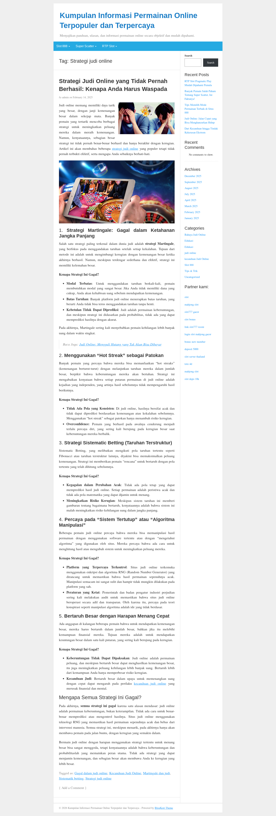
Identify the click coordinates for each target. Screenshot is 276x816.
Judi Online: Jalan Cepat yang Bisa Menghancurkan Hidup (201, 120)
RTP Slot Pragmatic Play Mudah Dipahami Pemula (198, 83)
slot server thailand (195, 356)
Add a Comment (73, 787)
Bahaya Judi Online (195, 234)
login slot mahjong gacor (198, 334)
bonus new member (195, 341)
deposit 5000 (191, 349)
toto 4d (188, 364)
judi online (190, 253)
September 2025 (193, 182)
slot (187, 297)
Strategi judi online (98, 778)
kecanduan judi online (150, 683)
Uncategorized (192, 277)
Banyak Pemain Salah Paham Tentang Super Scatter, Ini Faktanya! (200, 95)
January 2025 (192, 218)
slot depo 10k (192, 379)
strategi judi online (125, 148)
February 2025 (192, 212)
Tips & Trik (191, 271)
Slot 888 (62, 46)
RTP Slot (108, 46)
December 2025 (193, 176)
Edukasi (189, 240)
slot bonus (190, 319)
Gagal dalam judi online (91, 773)
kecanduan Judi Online (197, 259)
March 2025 (191, 206)
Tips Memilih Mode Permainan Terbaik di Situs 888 (199, 108)
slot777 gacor (192, 312)
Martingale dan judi (156, 773)
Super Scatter (85, 46)
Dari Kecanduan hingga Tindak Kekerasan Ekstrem (201, 130)
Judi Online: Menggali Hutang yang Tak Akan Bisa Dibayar (120, 344)
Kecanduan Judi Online (125, 773)
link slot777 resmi (194, 327)
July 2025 (190, 194)
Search (188, 55)
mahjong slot (191, 304)
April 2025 (190, 200)
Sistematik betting (71, 778)
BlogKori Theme (164, 808)
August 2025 (191, 188)
